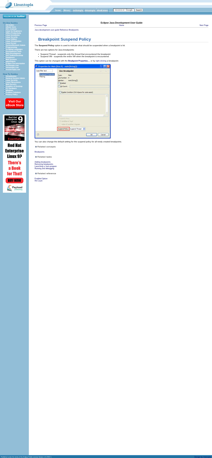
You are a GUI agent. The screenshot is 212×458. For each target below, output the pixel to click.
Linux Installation (13, 35)
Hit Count (38, 181)
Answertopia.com (13, 70)
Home (121, 25)
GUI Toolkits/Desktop (14, 55)
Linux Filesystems (13, 82)
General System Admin (15, 78)
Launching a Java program (46, 166)
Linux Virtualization (13, 41)
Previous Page (41, 25)
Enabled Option (41, 179)
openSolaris (11, 61)
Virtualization (11, 76)
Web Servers (11, 84)
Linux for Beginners (14, 31)
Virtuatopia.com (12, 68)
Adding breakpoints (43, 162)
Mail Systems (11, 59)
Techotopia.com (12, 66)
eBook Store (11, 27)
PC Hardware (11, 88)
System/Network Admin (15, 45)
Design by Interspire (202, 457)
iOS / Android (11, 29)
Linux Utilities (11, 39)
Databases (10, 57)
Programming (11, 47)
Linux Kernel (11, 43)
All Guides (10, 25)
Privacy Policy (12, 94)
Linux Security (12, 37)
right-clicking (101, 61)
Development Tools (13, 51)
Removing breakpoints (44, 164)
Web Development (13, 53)
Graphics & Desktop (14, 86)
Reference (64, 30)
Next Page (204, 25)
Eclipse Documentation (15, 63)
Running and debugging (44, 168)
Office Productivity (13, 33)
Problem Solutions (13, 92)
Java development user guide (47, 30)
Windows (9, 90)
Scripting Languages (14, 49)
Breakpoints (74, 30)
